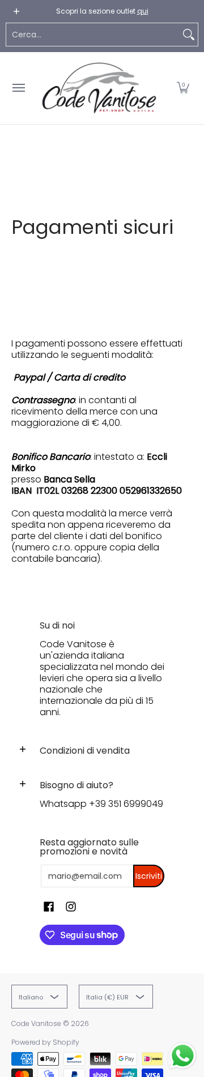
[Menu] (18, 88)
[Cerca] (189, 34)
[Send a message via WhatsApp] (182, 1055)
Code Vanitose (36, 1023)
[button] (183, 88)
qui (142, 11)
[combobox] (93, 34)
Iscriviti (148, 876)
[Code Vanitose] (99, 88)
